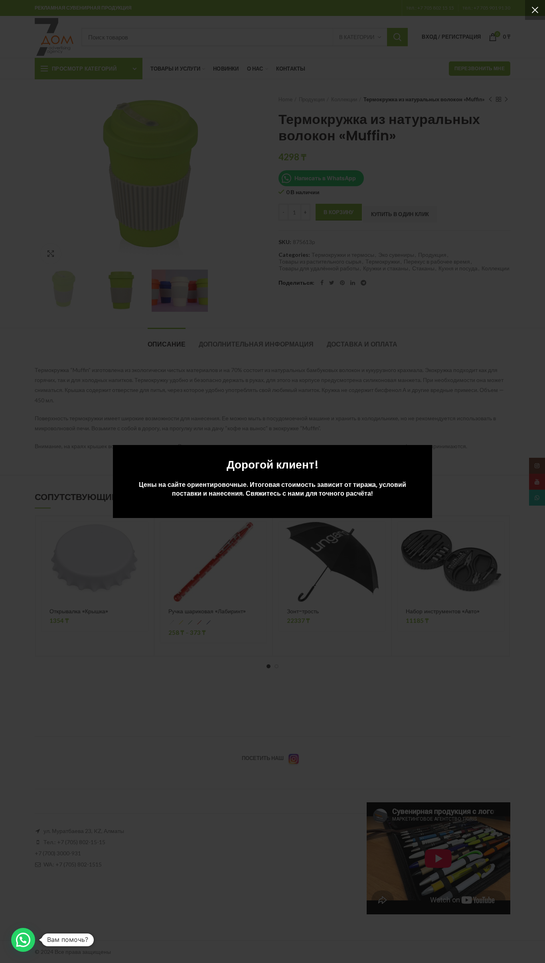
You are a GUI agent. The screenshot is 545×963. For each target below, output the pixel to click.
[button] (23, 940)
